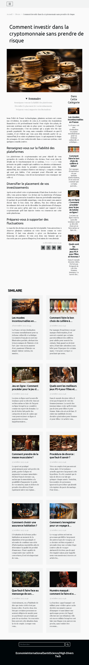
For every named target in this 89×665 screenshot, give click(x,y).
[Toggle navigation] (10, 4)
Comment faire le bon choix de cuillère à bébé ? (73, 161)
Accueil (9, 14)
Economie (21, 653)
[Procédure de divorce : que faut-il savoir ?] (63, 443)
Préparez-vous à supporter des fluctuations (33, 109)
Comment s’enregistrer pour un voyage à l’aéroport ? (62, 525)
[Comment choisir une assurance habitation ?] (25, 511)
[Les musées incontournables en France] (73, 111)
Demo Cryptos (51, 162)
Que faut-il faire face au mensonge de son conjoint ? (25, 593)
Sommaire (34, 98)
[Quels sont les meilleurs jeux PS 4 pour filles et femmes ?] (73, 238)
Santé (46, 653)
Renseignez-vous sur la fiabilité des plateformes (33, 102)
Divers (17, 14)
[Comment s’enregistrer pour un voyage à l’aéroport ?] (63, 511)
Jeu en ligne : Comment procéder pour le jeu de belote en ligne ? (73, 206)
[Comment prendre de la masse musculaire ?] (25, 443)
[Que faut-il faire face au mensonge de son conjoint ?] (25, 579)
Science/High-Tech (58, 655)
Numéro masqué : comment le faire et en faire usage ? (62, 593)
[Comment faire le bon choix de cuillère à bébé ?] (73, 149)
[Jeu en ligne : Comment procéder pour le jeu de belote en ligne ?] (73, 193)
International (35, 653)
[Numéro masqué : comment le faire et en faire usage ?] (63, 579)
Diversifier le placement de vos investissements (33, 106)
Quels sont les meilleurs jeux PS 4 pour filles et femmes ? (74, 250)
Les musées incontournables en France (75, 119)
